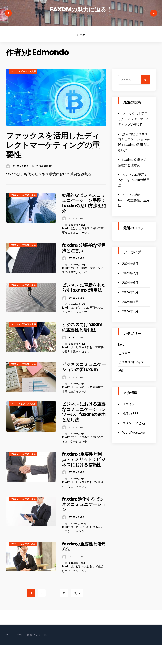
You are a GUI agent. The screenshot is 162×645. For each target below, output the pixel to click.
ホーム (81, 34)
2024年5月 (130, 292)
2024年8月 (130, 264)
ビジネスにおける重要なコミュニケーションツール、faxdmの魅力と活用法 (84, 412)
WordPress (25, 635)
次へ (77, 593)
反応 (33, 71)
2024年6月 (130, 283)
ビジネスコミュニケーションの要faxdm (84, 367)
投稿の (130, 413)
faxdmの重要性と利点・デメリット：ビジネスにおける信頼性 (83, 459)
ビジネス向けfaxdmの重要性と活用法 (82, 327)
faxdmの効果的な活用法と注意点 (84, 247)
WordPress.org (133, 432)
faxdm (14, 71)
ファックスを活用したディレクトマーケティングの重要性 (53, 145)
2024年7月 (130, 273)
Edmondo (22, 166)
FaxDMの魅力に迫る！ (81, 9)
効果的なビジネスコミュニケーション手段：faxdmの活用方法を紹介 (84, 203)
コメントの (133, 423)
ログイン (128, 404)
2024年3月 (130, 311)
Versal (43, 635)
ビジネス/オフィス (131, 362)
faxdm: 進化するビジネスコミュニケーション (84, 504)
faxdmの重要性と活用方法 (84, 546)
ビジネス (25, 71)
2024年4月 (130, 302)
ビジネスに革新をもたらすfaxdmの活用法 (84, 287)
